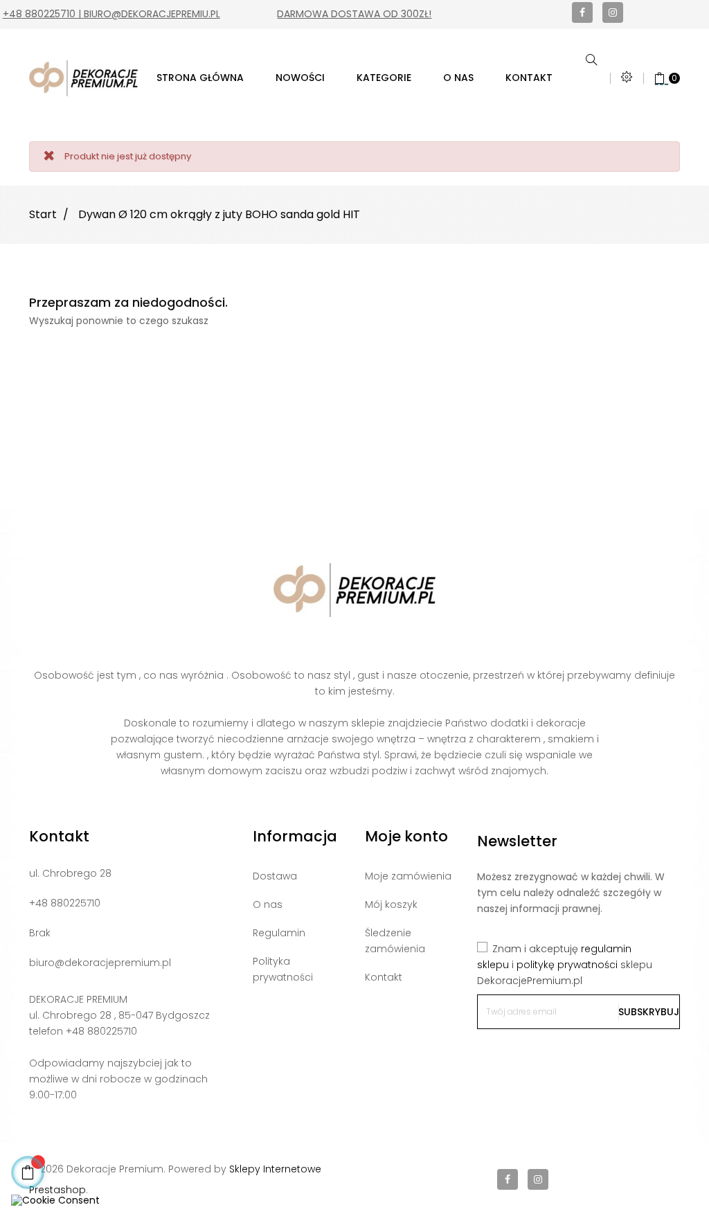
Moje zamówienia (408, 876)
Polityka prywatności (283, 969)
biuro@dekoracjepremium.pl (100, 963)
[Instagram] (612, 12)
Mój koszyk (391, 904)
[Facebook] (582, 12)
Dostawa (275, 876)
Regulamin (279, 933)
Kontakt (383, 977)
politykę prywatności (567, 965)
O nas (267, 904)
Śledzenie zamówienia (395, 941)
